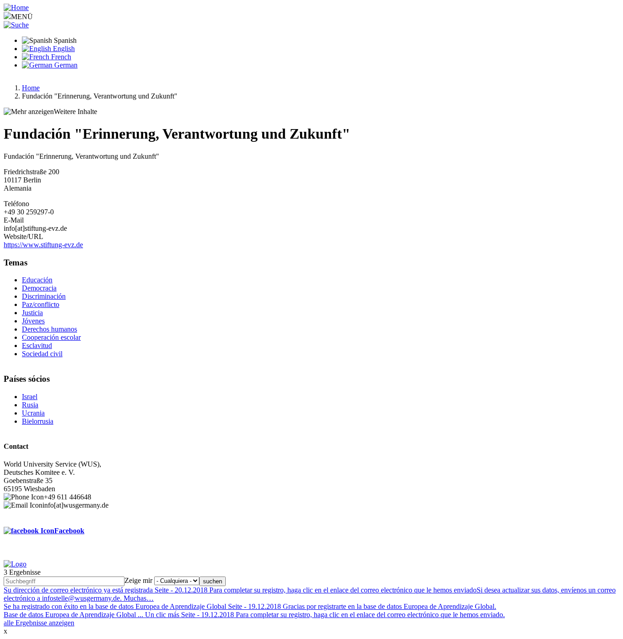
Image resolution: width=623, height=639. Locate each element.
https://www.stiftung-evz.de (43, 245)
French (60, 57)
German (65, 65)
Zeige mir (138, 580)
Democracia (39, 288)
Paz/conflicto (40, 304)
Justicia (32, 313)
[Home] (16, 7)
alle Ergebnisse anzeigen (39, 623)
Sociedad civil (42, 354)
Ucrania (33, 413)
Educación (37, 280)
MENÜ (22, 17)
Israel (29, 396)
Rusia (30, 405)
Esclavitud (37, 345)
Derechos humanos (49, 329)
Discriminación (44, 296)
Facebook (69, 531)
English (63, 48)
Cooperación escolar (51, 337)
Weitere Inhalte (75, 111)
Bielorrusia (37, 421)
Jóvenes (33, 321)
